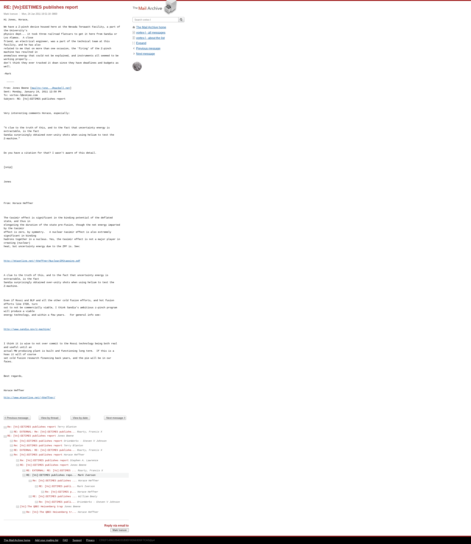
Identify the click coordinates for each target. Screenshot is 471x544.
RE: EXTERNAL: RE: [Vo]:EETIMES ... (51, 470)
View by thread (49, 417)
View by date (80, 417)
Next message (114, 417)
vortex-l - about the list (150, 38)
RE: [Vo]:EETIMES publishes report (31, 435)
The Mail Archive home (151, 27)
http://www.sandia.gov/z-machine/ (27, 329)
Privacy (90, 540)
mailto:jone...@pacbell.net (51, 88)
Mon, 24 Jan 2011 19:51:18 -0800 (39, 13)
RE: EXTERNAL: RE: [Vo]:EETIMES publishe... (45, 450)
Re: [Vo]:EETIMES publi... (57, 501)
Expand (141, 43)
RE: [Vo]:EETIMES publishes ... (55, 496)
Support (77, 540)
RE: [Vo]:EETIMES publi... (57, 486)
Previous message (17, 417)
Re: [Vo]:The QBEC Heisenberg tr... (51, 512)
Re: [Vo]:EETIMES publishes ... (55, 480)
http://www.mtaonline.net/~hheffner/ (29, 397)
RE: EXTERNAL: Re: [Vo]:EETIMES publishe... (45, 431)
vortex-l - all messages (150, 32)
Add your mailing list (46, 540)
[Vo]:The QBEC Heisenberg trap (41, 506)
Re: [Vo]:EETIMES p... (60, 491)
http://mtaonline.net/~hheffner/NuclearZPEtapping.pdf (42, 260)
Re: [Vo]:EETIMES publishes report (31, 426)
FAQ (65, 540)
